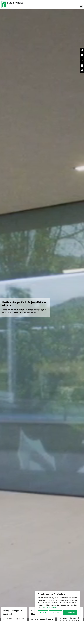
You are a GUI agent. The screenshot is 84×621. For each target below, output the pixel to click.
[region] (57, 604)
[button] (81, 6)
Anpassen (42, 612)
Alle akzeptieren (70, 612)
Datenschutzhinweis (50, 607)
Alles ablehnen (55, 612)
